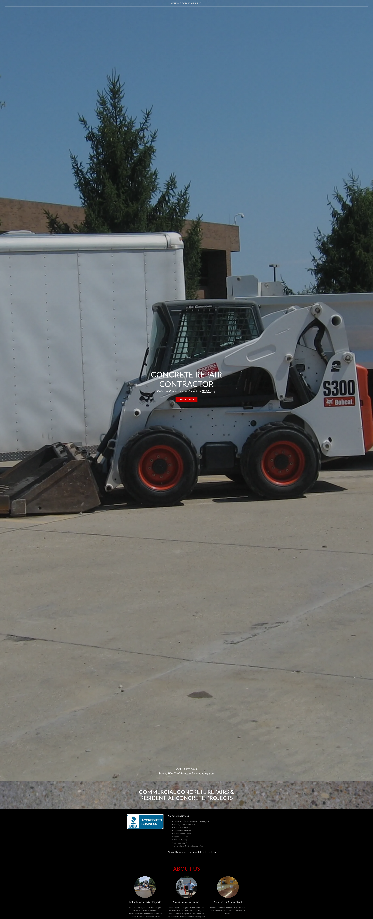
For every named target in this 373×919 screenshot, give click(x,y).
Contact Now (186, 399)
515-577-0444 (189, 769)
